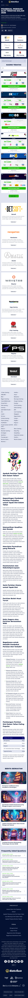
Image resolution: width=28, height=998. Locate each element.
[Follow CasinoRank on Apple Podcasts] (22, 961)
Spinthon (3, 435)
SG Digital (3, 433)
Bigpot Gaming (5, 399)
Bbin (2, 397)
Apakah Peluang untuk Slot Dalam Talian (13, 914)
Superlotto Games (19, 435)
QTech (16, 425)
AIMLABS (3, 394)
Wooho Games (18, 439)
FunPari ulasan (13, 150)
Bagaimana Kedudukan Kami (13, 935)
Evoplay (16, 403)
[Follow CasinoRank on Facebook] (5, 961)
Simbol (13, 911)
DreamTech (4, 403)
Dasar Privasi (13, 930)
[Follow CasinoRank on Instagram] (8, 961)
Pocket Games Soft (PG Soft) (7, 425)
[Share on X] (2, 30)
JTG (2, 412)
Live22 (3, 414)
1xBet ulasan (14, 109)
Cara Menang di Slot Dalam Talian (13, 916)
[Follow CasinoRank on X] (12, 961)
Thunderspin (4, 437)
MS (13, 965)
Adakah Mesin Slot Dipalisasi (13, 909)
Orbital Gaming (5, 418)
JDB (15, 409)
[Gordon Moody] (13, 982)
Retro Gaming (17, 428)
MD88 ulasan (14, 129)
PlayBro (16, 420)
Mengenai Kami (14, 928)
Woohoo (3, 441)
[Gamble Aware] (12, 985)
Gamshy (3, 407)
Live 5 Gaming (17, 412)
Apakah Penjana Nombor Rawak (13, 919)
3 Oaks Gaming (5, 392)
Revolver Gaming (5, 431)
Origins (16, 418)
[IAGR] (6, 978)
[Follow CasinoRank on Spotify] (18, 961)
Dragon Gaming (18, 401)
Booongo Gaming (18, 399)
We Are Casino (5, 439)
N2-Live (3, 416)
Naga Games (17, 416)
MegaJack (16, 414)
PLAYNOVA (4, 422)
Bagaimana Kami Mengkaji (14, 933)
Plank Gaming (5, 420)
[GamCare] (19, 978)
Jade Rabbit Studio (6, 409)
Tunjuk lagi (12, 196)
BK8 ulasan (13, 170)
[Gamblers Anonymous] (11, 978)
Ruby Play (16, 431)
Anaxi (15, 394)
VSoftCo (16, 437)
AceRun (16, 392)
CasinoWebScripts (6, 401)
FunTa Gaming (18, 405)
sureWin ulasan (13, 190)
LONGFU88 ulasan (14, 88)
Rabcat (3, 428)
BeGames (16, 397)
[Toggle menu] (2, 1)
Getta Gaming (17, 407)
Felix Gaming (4, 405)
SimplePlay (17, 433)
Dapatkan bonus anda (13, 86)
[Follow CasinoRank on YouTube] (15, 961)
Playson (16, 422)
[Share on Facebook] (5, 30)
